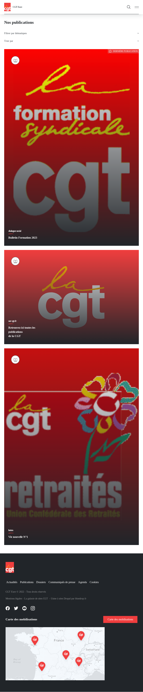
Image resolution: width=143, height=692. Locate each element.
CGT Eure (17, 7)
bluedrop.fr (80, 598)
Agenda (82, 582)
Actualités (11, 582)
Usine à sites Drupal (61, 598)
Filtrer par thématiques (15, 33)
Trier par (8, 41)
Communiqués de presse (61, 582)
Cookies (94, 582)
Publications (26, 582)
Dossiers (41, 582)
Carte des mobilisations (120, 619)
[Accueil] (7, 6)
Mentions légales (14, 598)
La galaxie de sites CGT (36, 598)
